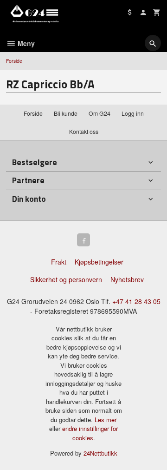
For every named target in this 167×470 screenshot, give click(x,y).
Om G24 (99, 113)
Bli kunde (65, 113)
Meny (25, 43)
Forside (14, 60)
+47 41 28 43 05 (136, 301)
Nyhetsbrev (127, 279)
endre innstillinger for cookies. (90, 433)
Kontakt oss (83, 131)
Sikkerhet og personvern (66, 279)
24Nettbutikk (100, 453)
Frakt (58, 261)
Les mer (105, 419)
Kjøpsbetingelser (99, 261)
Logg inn (133, 113)
